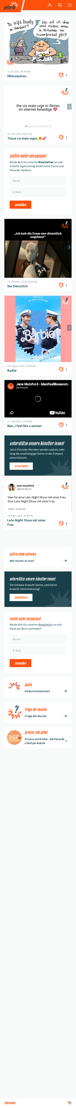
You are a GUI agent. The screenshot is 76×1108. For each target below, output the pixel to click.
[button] (38, 398)
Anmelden (20, 204)
